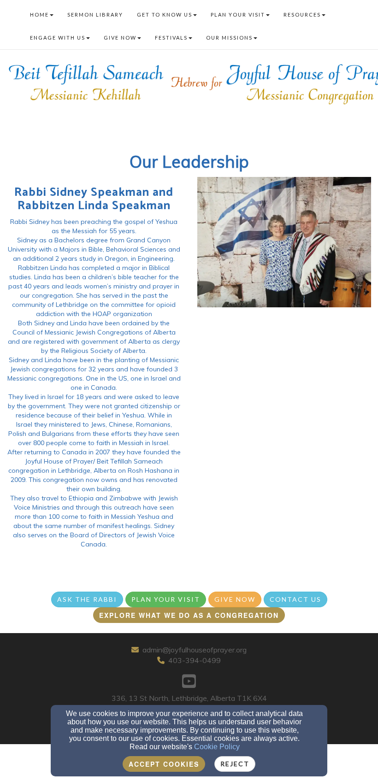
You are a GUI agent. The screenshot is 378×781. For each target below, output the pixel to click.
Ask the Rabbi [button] (87, 599)
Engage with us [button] (57, 38)
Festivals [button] (171, 38)
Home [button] (39, 15)
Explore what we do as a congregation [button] (189, 615)
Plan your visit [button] (238, 15)
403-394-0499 (194, 660)
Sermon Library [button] (95, 15)
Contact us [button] (295, 599)
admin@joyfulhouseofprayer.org (194, 649)
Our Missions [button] (229, 38)
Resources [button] (302, 15)
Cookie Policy (217, 747)
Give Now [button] (120, 38)
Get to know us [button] (164, 15)
